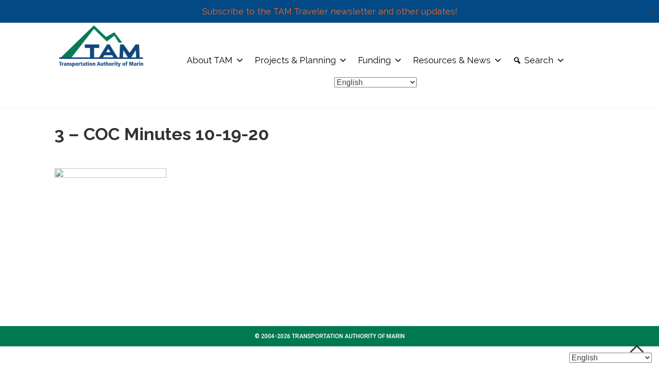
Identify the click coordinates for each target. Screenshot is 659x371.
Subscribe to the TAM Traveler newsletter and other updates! (329, 11)
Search (538, 60)
